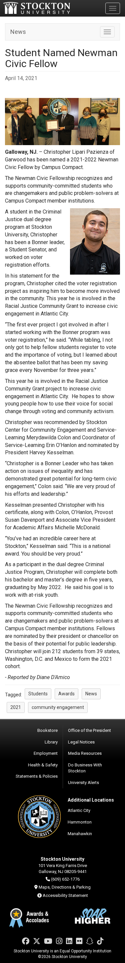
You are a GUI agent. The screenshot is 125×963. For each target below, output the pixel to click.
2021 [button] (15, 707)
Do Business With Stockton (85, 768)
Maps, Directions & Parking (65, 887)
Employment (46, 753)
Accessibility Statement (65, 895)
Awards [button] (66, 693)
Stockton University (36, 8)
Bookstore (47, 730)
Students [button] (38, 693)
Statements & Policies (37, 776)
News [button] (91, 693)
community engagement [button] (58, 707)
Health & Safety (43, 764)
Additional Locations (91, 800)
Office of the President (89, 730)
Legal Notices (81, 742)
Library (51, 742)
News (18, 31)
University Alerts (83, 782)
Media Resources (85, 753)
